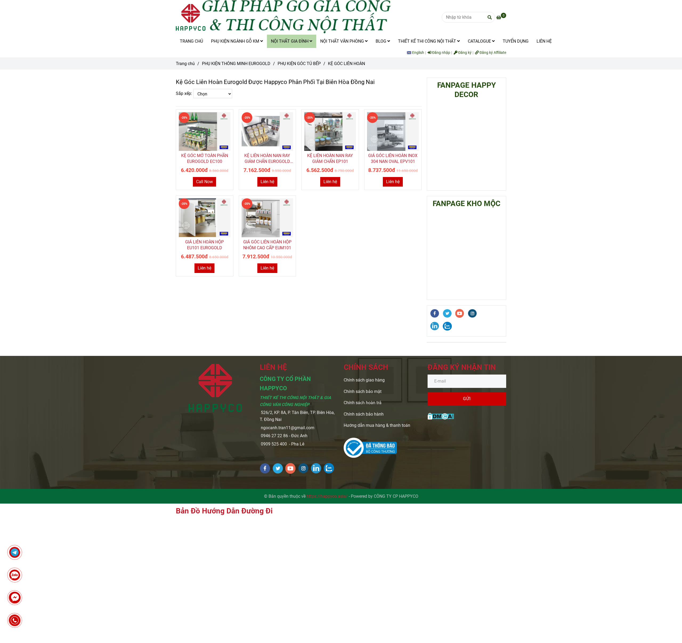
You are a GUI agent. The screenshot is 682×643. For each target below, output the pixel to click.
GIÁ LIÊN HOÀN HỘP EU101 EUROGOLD (204, 244)
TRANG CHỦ (191, 41)
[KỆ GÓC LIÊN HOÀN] (190, 17)
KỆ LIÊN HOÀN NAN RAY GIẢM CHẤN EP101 (330, 158)
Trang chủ (185, 63)
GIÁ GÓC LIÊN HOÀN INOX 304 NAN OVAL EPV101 (392, 158)
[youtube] (460, 313)
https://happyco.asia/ (327, 496)
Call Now (204, 181)
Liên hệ (267, 181)
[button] (417, 53)
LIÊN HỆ (544, 41)
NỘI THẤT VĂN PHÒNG (342, 41)
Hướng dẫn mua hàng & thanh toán (377, 425)
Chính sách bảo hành (364, 414)
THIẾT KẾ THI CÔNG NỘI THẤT (427, 41)
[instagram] (472, 313)
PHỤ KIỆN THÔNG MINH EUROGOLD (236, 63)
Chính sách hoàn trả (362, 402)
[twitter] (447, 313)
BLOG (381, 41)
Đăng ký (464, 52)
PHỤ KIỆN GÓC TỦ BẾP (299, 63)
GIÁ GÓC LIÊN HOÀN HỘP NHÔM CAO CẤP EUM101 (267, 244)
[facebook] (435, 313)
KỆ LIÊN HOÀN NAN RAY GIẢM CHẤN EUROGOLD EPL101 (267, 158)
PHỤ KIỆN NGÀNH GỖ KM (235, 41)
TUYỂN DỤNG (516, 41)
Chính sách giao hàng (364, 380)
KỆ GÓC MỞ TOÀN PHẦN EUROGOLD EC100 (204, 158)
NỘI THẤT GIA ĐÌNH (290, 41)
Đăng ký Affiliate (492, 52)
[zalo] (447, 326)
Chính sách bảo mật (362, 391)
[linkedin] (435, 326)
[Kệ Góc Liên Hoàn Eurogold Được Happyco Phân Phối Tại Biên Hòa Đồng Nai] (204, 131)
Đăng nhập (440, 52)
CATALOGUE (480, 41)
